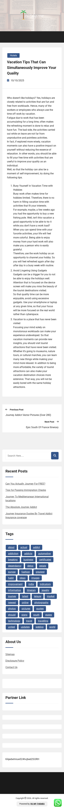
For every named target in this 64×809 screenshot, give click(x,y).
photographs (41, 602)
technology (14, 620)
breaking (13, 559)
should (12, 614)
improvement (15, 584)
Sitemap (10, 654)
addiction (13, 553)
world (52, 626)
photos (12, 608)
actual (23, 547)
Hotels (13, 55)
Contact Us (11, 667)
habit (11, 578)
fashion (25, 571)
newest (12, 602)
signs (24, 614)
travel (29, 620)
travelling (43, 620)
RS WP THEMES (37, 804)
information (14, 590)
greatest (40, 571)
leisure (37, 596)
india (31, 584)
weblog (39, 626)
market (51, 596)
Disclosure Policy (14, 660)
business (28, 559)
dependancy (14, 565)
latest (25, 596)
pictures (26, 608)
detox (30, 565)
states (48, 614)
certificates (45, 559)
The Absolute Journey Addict (21, 507)
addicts (28, 553)
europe (12, 571)
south (36, 614)
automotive (44, 553)
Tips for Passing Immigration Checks (25, 490)
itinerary (31, 590)
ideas (22, 578)
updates (25, 626)
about (11, 547)
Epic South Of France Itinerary (42, 427)
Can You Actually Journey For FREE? (25, 483)
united (11, 626)
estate (42, 565)
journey (12, 596)
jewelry (45, 590)
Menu (8, 37)
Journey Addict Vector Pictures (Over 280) (28, 415)
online (25, 602)
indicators (45, 584)
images (35, 578)
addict (36, 547)
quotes (40, 608)
